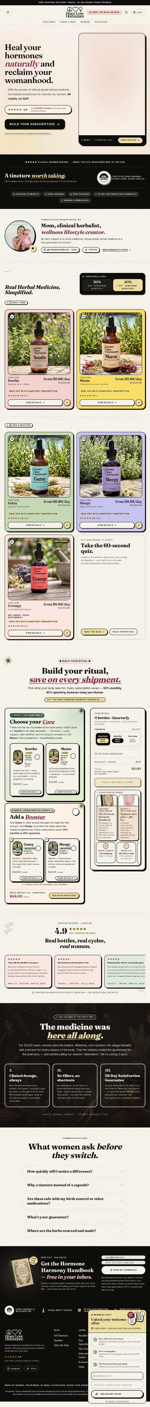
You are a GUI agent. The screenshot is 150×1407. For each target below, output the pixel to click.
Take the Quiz (61, 1345)
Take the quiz (92, 632)
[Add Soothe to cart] (67, 402)
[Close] (142, 1313)
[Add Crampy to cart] (67, 633)
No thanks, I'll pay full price (117, 1401)
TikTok (33, 1368)
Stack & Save (68, 22)
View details (28, 792)
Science (85, 22)
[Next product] (139, 132)
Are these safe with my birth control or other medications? (65, 1201)
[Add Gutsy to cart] (67, 525)
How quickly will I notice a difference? (59, 1171)
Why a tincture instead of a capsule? (58, 1185)
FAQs (81, 1366)
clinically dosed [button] (32, 181)
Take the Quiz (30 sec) (106, 12)
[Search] (126, 12)
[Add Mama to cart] (139, 402)
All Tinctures (61, 1335)
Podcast (83, 1362)
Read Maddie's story (115, 250)
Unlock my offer (110, 1394)
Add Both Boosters (64, 895)
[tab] (118, 131)
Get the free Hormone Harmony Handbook (75, 700)
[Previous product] (134, 132)
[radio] (103, 739)
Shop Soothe (129, 140)
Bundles (58, 1340)
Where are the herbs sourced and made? (61, 1231)
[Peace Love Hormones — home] (75, 12)
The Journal (85, 1348)
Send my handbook (125, 1270)
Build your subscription (32, 124)
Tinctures (48, 22)
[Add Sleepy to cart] (139, 525)
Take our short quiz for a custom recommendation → (28, 133)
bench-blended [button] (51, 181)
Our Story (101, 22)
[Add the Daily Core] (75, 811)
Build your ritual (123, 632)
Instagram (15, 1368)
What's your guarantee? (48, 1217)
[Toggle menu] (8, 12)
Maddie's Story (87, 1335)
